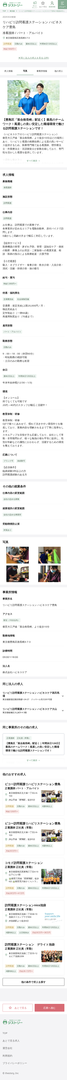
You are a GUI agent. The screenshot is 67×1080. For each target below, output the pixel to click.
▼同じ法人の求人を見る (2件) (33, 57)
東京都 (12, 11)
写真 (25, 70)
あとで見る (20, 1007)
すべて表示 (32, 160)
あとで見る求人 (11, 1040)
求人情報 (8, 71)
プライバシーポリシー (15, 1063)
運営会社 (7, 1048)
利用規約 (7, 1055)
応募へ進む (49, 1007)
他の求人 (58, 71)
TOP (4, 11)
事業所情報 (42, 71)
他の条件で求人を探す (33, 981)
